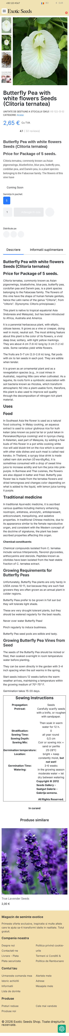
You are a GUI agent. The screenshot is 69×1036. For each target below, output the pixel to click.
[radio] (6, 200)
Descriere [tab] (13, 250)
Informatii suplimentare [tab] (46, 250)
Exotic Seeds (20, 11)
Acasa (20, 115)
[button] (4, 11)
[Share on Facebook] (6, 234)
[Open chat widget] (62, 1029)
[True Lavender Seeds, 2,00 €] (34, 867)
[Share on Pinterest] (21, 234)
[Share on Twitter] (13, 234)
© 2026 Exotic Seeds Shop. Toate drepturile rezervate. (33, 1023)
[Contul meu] (54, 11)
